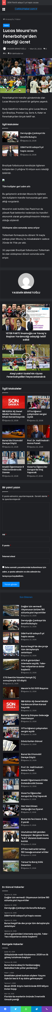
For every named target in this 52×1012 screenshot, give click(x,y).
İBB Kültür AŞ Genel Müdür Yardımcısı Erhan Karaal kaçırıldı (13, 414)
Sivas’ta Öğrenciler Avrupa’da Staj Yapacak (37, 469)
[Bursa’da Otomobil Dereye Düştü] (13, 431)
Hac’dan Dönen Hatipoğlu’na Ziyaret (32, 808)
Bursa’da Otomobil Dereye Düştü (12, 442)
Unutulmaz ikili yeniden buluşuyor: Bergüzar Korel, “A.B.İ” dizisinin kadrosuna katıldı (35, 837)
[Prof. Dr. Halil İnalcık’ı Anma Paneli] (38, 431)
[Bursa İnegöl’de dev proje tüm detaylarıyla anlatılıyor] (11, 650)
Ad (4, 534)
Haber (18, 19)
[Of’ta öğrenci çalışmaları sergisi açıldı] (38, 402)
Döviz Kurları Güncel (31, 741)
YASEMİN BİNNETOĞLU (16, 49)
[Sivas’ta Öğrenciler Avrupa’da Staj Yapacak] (38, 457)
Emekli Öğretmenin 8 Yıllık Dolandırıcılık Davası (13, 469)
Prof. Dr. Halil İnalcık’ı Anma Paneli (38, 442)
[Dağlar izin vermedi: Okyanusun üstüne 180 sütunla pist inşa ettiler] (11, 610)
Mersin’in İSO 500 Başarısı (34, 688)
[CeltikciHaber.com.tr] (26, 8)
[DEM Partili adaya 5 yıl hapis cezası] (10, 150)
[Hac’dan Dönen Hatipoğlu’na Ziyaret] (11, 810)
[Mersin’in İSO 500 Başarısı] (11, 692)
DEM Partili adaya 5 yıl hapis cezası (23, 2)
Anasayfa (9, 19)
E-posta (6, 545)
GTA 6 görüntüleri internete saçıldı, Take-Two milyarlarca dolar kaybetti (33, 665)
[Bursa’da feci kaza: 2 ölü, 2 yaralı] (11, 823)
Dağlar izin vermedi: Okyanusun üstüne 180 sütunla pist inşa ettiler (33, 609)
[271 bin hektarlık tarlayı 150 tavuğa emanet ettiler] (11, 853)
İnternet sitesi (8, 556)
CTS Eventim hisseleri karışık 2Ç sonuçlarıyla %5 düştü (19, 679)
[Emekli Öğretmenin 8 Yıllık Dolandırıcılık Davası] (13, 457)
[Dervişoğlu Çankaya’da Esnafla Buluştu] (10, 136)
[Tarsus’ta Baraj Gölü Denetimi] (11, 866)
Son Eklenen (26, 597)
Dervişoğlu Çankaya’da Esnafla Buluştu (33, 622)
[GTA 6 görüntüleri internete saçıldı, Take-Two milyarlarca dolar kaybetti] (11, 664)
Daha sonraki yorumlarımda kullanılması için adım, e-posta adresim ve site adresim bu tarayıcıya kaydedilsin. (24, 571)
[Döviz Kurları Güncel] (11, 745)
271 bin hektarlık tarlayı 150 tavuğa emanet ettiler (35, 851)
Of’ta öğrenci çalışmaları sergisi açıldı (37, 414)
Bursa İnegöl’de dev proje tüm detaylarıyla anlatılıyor (34, 649)
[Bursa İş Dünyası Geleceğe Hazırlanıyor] (11, 719)
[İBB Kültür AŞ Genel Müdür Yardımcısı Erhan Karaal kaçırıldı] (13, 402)
